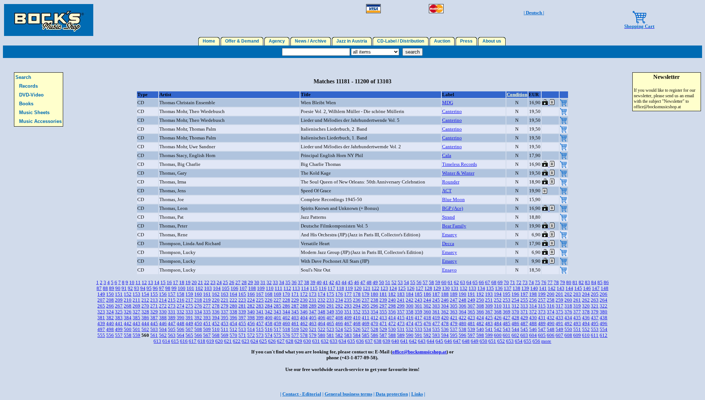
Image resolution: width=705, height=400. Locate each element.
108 (252, 288)
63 (462, 282)
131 (455, 288)
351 (348, 311)
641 (404, 341)
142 (552, 288)
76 (543, 282)
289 (313, 306)
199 (542, 294)
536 (445, 329)
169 (277, 294)
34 (281, 282)
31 (262, 282)
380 (603, 311)
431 (542, 317)
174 (321, 294)
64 (468, 282)
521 (313, 329)
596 (462, 335)
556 (110, 335)
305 (454, 306)
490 (550, 323)
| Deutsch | (534, 12)
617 (192, 341)
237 (365, 300)
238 (374, 300)
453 (224, 323)
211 (136, 300)
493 (577, 323)
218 (198, 300)
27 (238, 282)
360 (427, 311)
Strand (448, 217)
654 (519, 341)
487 (524, 323)
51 (387, 282)
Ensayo (449, 270)
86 (606, 282)
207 (101, 300)
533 (418, 329)
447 (172, 323)
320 (586, 306)
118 (340, 288)
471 (383, 323)
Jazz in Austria (351, 41)
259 (559, 300)
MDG (447, 102)
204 (586, 294)
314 (533, 306)
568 (216, 335)
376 (568, 311)
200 (550, 294)
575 (277, 335)
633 (333, 341)
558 (127, 335)
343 (277, 311)
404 (304, 317)
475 (418, 323)
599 (489, 335)
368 (498, 311)
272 (163, 306)
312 (515, 306)
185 (418, 294)
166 (251, 294)
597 (471, 335)
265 (101, 306)
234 (339, 300)
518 (286, 329)
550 (568, 329)
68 (493, 282)
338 (233, 311)
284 (268, 306)
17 (175, 282)
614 (166, 341)
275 (189, 306)
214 (163, 300)
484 (498, 323)
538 (462, 329)
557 (119, 335)
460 (286, 323)
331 (172, 311)
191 (471, 294)
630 (307, 341)
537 (454, 329)
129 (437, 288)
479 (454, 323)
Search (23, 77)
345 (295, 311)
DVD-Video (31, 95)
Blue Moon (453, 199)
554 (603, 329)
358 (409, 311)
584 (357, 335)
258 (550, 300)
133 (472, 288)
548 (550, 329)
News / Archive (311, 41)
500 (127, 329)
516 (268, 329)
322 (603, 306)
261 (577, 300)
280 (233, 306)
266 (110, 306)
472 (392, 323)
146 (587, 288)
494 (586, 323)
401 (277, 317)
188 (445, 294)
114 (305, 288)
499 (119, 329)
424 (480, 317)
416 (409, 317)
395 (224, 317)
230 (304, 300)
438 (603, 317)
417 (418, 317)
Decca (448, 243)
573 (260, 335)
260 (568, 300)
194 (498, 294)
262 (586, 300)
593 (436, 335)
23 (213, 282)
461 (295, 323)
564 (180, 335)
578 (304, 335)
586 (374, 335)
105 (225, 288)
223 (242, 300)
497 (101, 329)
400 (268, 317)
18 (181, 282)
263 (595, 300)
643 (422, 341)
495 (595, 323)
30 (256, 282)
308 (480, 306)
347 (313, 311)
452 (216, 323)
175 (330, 294)
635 (351, 341)
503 (154, 329)
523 (330, 329)
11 (138, 282)
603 (524, 335)
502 (145, 329)
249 (471, 300)
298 (392, 306)
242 (409, 300)
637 (369, 341)
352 (357, 311)
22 (206, 282)
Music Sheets (34, 112)
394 (216, 317)
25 (225, 282)
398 (251, 317)
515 (260, 329)
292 (339, 306)
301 (418, 306)
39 (312, 282)
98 (167, 288)
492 (568, 323)
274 (180, 306)
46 (356, 282)
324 (110, 311)
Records (28, 86)
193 (489, 294)
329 (154, 311)
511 (224, 329)
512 (233, 329)
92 (130, 288)
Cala (446, 155)
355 (383, 311)
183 (401, 294)
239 (383, 300)
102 (199, 288)
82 (581, 282)
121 (366, 288)
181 (383, 294)
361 (436, 311)
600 (498, 335)
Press (466, 41)
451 (207, 323)
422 (462, 317)
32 (269, 282)
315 (542, 306)
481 (471, 323)
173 (313, 294)
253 (506, 300)
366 (480, 311)
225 (260, 300)
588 (392, 335)
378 (586, 311)
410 (357, 317)
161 (207, 294)
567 (207, 335)
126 (411, 288)
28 (244, 282)
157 (172, 294)
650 (483, 341)
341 (260, 311)
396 (233, 317)
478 (445, 323)
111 (278, 288)
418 (427, 317)
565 (189, 335)
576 (286, 335)
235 (348, 300)
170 (286, 294)
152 (127, 294)
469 (365, 323)
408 (339, 317)
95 (149, 288)
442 (127, 323)
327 (136, 311)
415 (401, 317)
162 (216, 294)
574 (268, 335)
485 (506, 323)
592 (427, 335)
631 (316, 341)
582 (339, 335)
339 (242, 311)
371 (524, 311)
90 (117, 288)
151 (119, 294)
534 (427, 329)
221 (224, 300)
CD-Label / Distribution (400, 41)
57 (425, 282)
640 (395, 341)
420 (445, 317)
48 (369, 282)
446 (163, 323)
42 (331, 282)
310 (498, 306)
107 (243, 288)
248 (462, 300)
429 (524, 317)
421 (454, 317)
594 (445, 335)
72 (518, 282)
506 (180, 329)
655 (527, 341)
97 (161, 288)
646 (448, 341)
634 (342, 341)
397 (242, 317)
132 (463, 288)
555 (101, 335)
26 (231, 282)
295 (365, 306)
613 (157, 341)
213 (154, 300)
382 (110, 317)
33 (275, 282)
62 (456, 282)
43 (337, 282)
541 (489, 329)
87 (99, 288)
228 (286, 300)
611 (595, 335)
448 (180, 323)
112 (287, 288)
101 (190, 288)
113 (296, 288)
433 (559, 317)
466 (339, 323)
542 (498, 329)
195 (506, 294)
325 (119, 311)
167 (260, 294)
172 (304, 294)
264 (603, 300)
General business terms (348, 394)
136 (499, 288)
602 (515, 335)
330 (163, 311)
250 (480, 300)
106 (234, 288)
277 (207, 306)
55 (412, 282)
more (546, 341)
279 (224, 306)
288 (304, 306)
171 (295, 294)
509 (207, 329)
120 (358, 288)
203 (577, 294)
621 (228, 341)
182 (392, 294)
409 (348, 317)
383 (119, 317)
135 (490, 288)
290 (321, 306)
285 (277, 306)
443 (136, 323)
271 (154, 306)
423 (471, 317)
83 (587, 282)
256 (533, 300)
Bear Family (454, 226)
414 (392, 317)
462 (304, 323)
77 (550, 282)
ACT (447, 190)
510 (216, 329)
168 (268, 294)
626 (272, 341)
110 (270, 288)
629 (298, 341)
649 (474, 341)
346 (304, 311)
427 (506, 317)
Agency (277, 41)
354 (374, 311)
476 (427, 323)
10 (131, 282)
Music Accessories (40, 121)
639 (386, 341)
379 (595, 311)
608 (568, 335)
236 (357, 300)
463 (313, 323)
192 (480, 294)
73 (525, 282)
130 (446, 288)
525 (348, 329)
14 (156, 282)
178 (357, 294)
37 (300, 282)
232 (321, 300)
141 (543, 288)
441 (119, 323)
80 (568, 282)
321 (595, 306)
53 (400, 282)
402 (286, 317)
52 (394, 282)
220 (216, 300)
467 (348, 323)
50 (381, 282)
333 (189, 311)
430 (533, 317)
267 (119, 306)
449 (189, 323)
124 (393, 288)
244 (427, 300)
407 (330, 317)
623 (245, 341)
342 (268, 311)
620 (219, 341)
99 (174, 288)
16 (169, 282)
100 (181, 288)
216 (180, 300)
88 (105, 288)
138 (516, 288)
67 (487, 282)
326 (127, 311)
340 (251, 311)
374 (550, 311)
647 (457, 341)
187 (436, 294)
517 (277, 329)
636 (360, 341)
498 (110, 329)
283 (260, 306)
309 (489, 306)
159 (189, 294)
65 (475, 282)
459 (277, 323)
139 (525, 288)
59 (437, 282)
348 (321, 311)
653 (510, 341)
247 (454, 300)
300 (409, 306)
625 (263, 341)
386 (145, 317)
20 (194, 282)
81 (575, 282)
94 (142, 288)
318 (568, 306)
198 (533, 294)
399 (260, 317)
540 (480, 329)
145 (578, 288)
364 (462, 311)
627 (281, 341)
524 (339, 329)
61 (450, 282)
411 (365, 317)
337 (224, 311)
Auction (442, 41)
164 (233, 294)
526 (357, 329)
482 (480, 323)
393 (207, 317)
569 (224, 335)
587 (383, 335)
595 (454, 335)
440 (110, 323)
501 (136, 329)
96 (155, 288)
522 (321, 329)
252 (498, 300)
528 (374, 329)
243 (418, 300)
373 (542, 311)
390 (180, 317)
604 (533, 335)
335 (207, 311)
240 (392, 300)
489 (542, 323)
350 (339, 311)
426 (498, 317)
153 (136, 294)
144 (569, 288)
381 (101, 317)
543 (506, 329)
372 (533, 311)
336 (216, 311)
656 (536, 341)
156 (163, 294)
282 (251, 306)
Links (417, 394)
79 (562, 282)
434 (568, 317)
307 (471, 306)
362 (445, 311)
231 (313, 300)
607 (559, 335)
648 (466, 341)
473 (401, 323)
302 (427, 306)
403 (295, 317)
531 (401, 329)
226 (268, 300)
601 (506, 335)
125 (402, 288)
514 (251, 329)
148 (604, 288)
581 (330, 335)
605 (542, 335)
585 (365, 335)
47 (362, 282)
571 (242, 335)
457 (260, 323)
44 (344, 282)
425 (489, 317)
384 (127, 317)
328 (145, 311)
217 (189, 300)
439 (101, 323)
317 (559, 306)
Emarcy (449, 234)
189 (454, 294)
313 (524, 306)
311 (506, 306)
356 (392, 311)
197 (524, 294)
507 (189, 329)
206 (603, 294)
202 (568, 294)
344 (286, 311)
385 (136, 317)
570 (233, 335)
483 (489, 323)
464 (321, 323)
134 (481, 288)
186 (427, 294)
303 (436, 306)
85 (600, 282)
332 (180, 311)
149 (101, 294)
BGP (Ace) (452, 208)
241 (401, 300)
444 (145, 323)
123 (384, 288)
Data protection (392, 394)
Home (208, 41)
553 (595, 329)
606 (550, 335)
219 (207, 300)
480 (462, 323)
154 (145, 294)
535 (436, 329)
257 (542, 300)
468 (357, 323)
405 (313, 317)
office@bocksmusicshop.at (419, 351)
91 (124, 288)
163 (224, 294)
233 (330, 300)
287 (295, 306)
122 (375, 288)
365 (471, 311)
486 (515, 323)
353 (365, 311)
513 (242, 329)
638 (378, 341)
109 (261, 288)
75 (537, 282)
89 (111, 288)
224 (251, 300)
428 (515, 317)
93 (136, 288)
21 (200, 282)
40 (319, 282)
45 (350, 282)
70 (506, 282)
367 (489, 311)
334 (198, 311)
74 (531, 282)
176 (339, 294)
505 (172, 329)
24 (219, 282)
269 (136, 306)
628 (289, 341)
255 (524, 300)
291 (330, 306)
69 (500, 282)
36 (294, 282)
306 (462, 306)
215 (172, 300)
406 (321, 317)
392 (198, 317)
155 (154, 294)
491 (559, 323)
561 (154, 335)
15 (163, 282)
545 (524, 329)
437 (595, 317)
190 (462, 294)
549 (559, 329)
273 (172, 306)
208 (110, 300)
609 (577, 335)
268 (127, 306)
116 (322, 288)
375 (559, 311)
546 (533, 329)
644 (430, 341)
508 (198, 329)
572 (251, 335)
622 (237, 341)
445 (154, 323)
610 (586, 335)
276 (198, 306)
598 (480, 335)
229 (295, 300)
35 (287, 282)
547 (542, 329)
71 (512, 282)
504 (163, 329)
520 (304, 329)
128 (428, 288)
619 (210, 341)
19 (188, 282)
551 (577, 329)
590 (409, 335)
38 (306, 282)
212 (145, 300)
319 (577, 306)
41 (325, 282)
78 (556, 282)
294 (357, 306)
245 (436, 300)
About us (491, 41)
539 (471, 329)
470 (374, 323)
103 (208, 288)
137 (507, 288)
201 (559, 294)
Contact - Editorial (301, 394)
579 (313, 335)
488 (533, 323)
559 (136, 335)
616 (184, 341)
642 (413, 341)
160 (198, 294)
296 (374, 306)
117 (331, 288)
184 (409, 294)
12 (144, 282)
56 (419, 282)
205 (595, 294)
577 (295, 335)
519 (295, 329)
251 (489, 300)
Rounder (450, 182)
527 (365, 329)
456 (251, 323)
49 (375, 282)
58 (431, 282)
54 (406, 282)
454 (233, 323)
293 (348, 306)
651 (492, 341)
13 (150, 282)
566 (198, 335)
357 (401, 311)
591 (418, 335)
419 (436, 317)
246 (445, 300)
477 (436, 323)
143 (560, 288)
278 (216, 306)
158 (180, 294)
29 (250, 282)
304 (445, 306)
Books (26, 103)
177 (348, 294)
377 (577, 311)
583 (348, 335)
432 (550, 317)
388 (163, 317)
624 (254, 341)
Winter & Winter (458, 173)
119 (349, 288)
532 (409, 329)
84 (593, 282)
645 (439, 341)
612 (603, 335)
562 (163, 335)
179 (365, 294)
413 (383, 317)
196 (515, 294)
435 (577, 317)
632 (325, 341)
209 (119, 300)
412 (374, 317)
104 (217, 288)
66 (481, 282)
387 (154, 317)
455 (242, 323)
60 (443, 282)
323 (101, 311)
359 (418, 311)
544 (515, 329)
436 (586, 317)
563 (172, 335)
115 (314, 288)
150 (110, 294)
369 (506, 311)
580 (321, 335)
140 (534, 288)
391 (189, 317)
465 (330, 323)
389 (172, 317)
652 (501, 341)
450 (198, 323)
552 (586, 329)
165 (242, 294)
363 (454, 311)
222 (233, 300)
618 (201, 341)
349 (330, 311)
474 (409, 323)
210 (127, 300)
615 (175, 341)
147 (596, 288)
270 (145, 306)
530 (392, 329)
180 (374, 294)
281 (242, 306)
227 (277, 300)
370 (515, 311)
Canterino (452, 111)
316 (550, 306)
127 (419, 288)
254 (515, 300)
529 (383, 329)
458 (268, 323)
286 (286, 306)
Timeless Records (459, 164)
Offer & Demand (242, 41)
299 (401, 306)
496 (603, 323)
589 (401, 335)
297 (383, 306)
